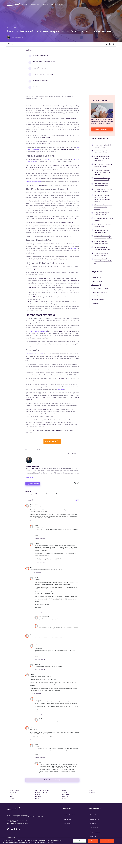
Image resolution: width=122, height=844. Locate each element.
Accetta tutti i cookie (107, 841)
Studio (14, 11)
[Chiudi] (119, 841)
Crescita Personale (15, 790)
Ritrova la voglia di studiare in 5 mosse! (101, 152)
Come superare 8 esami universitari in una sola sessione (102, 172)
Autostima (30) (96, 281)
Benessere (38, 796)
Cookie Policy (67, 823)
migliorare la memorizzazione (37, 331)
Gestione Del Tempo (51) (99, 292)
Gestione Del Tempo (42, 790)
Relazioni (65, 796)
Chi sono (62, 5)
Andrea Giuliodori (32, 466)
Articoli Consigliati (95, 832)
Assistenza (93, 823)
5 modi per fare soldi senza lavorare (103, 219)
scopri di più (29, 478)
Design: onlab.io (11, 837)
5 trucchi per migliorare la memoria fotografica (103, 190)
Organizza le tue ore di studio (43, 74)
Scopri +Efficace (35, 5)
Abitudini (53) (96, 278)
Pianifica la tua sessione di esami (44, 62)
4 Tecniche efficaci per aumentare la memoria (102, 179)
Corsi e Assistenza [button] (95, 808)
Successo (92, 792)
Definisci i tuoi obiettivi (33, 182)
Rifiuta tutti (93, 841)
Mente (37, 794)
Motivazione (66, 794)
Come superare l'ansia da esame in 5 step (102, 146)
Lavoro (64, 792)
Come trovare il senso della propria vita (101, 254)
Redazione (93, 836)
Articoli (45, 5)
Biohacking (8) (96, 285)
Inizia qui (25, 5)
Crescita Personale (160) (99, 288)
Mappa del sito (94, 827)
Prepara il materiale (39, 68)
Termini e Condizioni (69, 815)
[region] (61, 841)
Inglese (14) (95, 296)
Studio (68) (95, 303)
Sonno (91, 790)
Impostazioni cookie (80, 841)
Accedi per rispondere (35, 520)
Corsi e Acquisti (94, 819)
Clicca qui (61, 389)
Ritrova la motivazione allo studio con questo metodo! (103, 207)
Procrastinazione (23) (98, 299)
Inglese (11, 796)
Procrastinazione (41, 792)
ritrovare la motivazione (48, 159)
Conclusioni (37, 87)
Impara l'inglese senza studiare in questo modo (102, 248)
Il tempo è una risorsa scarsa (34, 354)
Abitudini (12, 798)
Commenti (29, 500)
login (38, 494)
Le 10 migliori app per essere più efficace (101, 231)
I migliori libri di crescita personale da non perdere (103, 237)
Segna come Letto (33, 484)
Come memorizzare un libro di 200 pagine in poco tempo (102, 158)
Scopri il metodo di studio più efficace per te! (103, 165)
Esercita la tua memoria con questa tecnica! (102, 185)
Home (8, 11)
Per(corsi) (53, 5)
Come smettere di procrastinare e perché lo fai (103, 261)
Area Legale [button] (66, 808)
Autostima (12, 792)
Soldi (64, 798)
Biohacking (39, 798)
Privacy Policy (67, 819)
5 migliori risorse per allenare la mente (101, 214)
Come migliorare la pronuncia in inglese (101, 243)
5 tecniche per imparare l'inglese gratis (102, 225)
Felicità (64, 790)
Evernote (73, 248)
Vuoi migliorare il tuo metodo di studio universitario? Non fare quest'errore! (102, 198)
